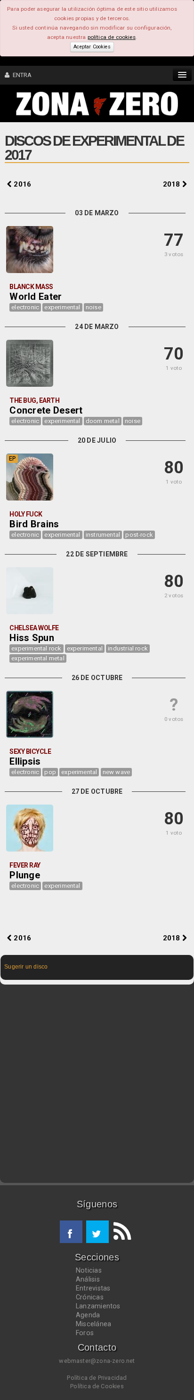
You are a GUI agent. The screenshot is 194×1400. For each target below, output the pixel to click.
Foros (85, 1333)
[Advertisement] (97, 1084)
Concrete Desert (46, 410)
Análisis (88, 1279)
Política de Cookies (97, 1386)
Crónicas (90, 1297)
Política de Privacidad (97, 1377)
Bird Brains (34, 524)
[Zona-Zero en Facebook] (71, 1231)
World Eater (35, 296)
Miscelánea (93, 1324)
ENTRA (20, 74)
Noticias (89, 1270)
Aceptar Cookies (91, 47)
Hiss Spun (31, 638)
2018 (172, 184)
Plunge (24, 875)
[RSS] (120, 1231)
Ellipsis (24, 761)
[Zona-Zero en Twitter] (97, 1231)
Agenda (88, 1315)
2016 (21, 184)
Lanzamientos (98, 1306)
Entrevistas (93, 1288)
